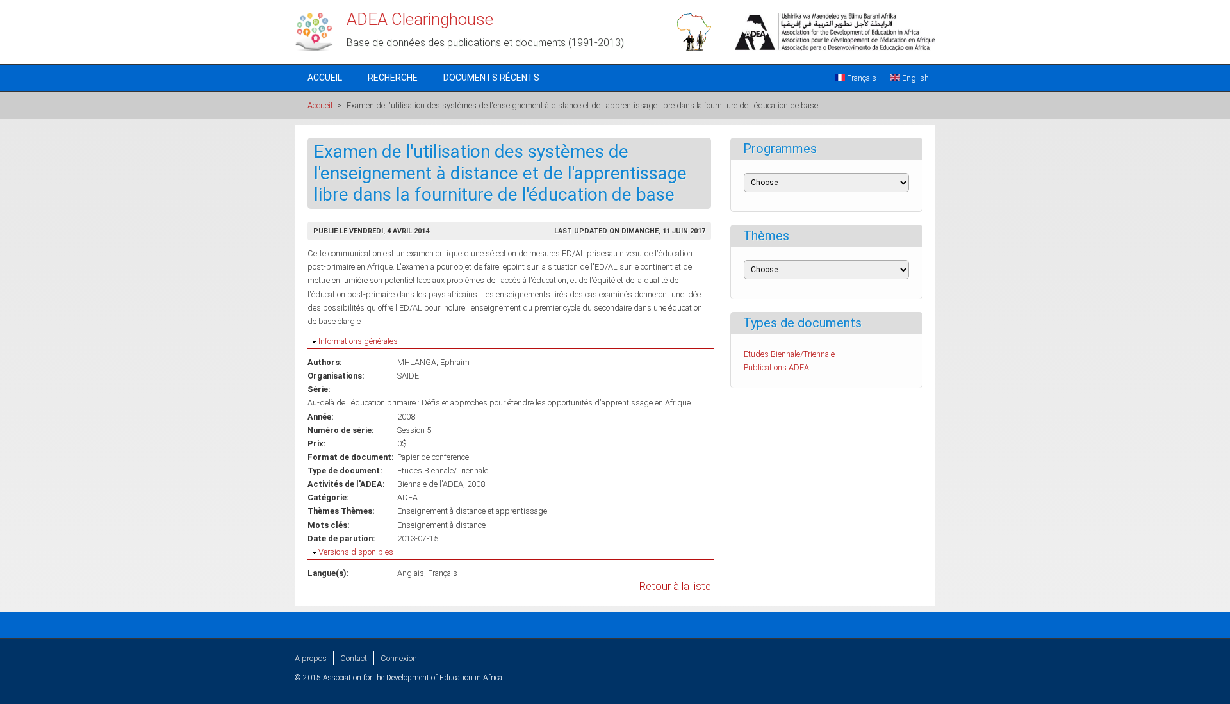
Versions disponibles (355, 552)
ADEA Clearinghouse (420, 19)
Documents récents (491, 77)
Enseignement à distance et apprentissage (472, 511)
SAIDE (408, 376)
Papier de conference (433, 457)
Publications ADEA (776, 367)
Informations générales (358, 341)
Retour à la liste (675, 586)
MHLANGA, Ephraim (433, 362)
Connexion (399, 658)
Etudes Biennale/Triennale (442, 470)
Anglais (410, 573)
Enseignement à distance (441, 525)
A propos (311, 658)
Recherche (393, 77)
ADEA (407, 497)
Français (860, 78)
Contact (353, 658)
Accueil (325, 77)
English (914, 78)
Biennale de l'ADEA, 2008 (441, 484)
